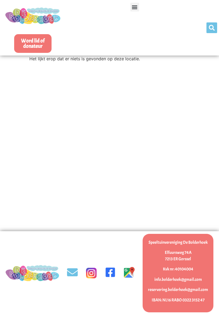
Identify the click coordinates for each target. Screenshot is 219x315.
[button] (134, 7)
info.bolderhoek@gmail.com (178, 279)
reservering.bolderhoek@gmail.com (178, 289)
